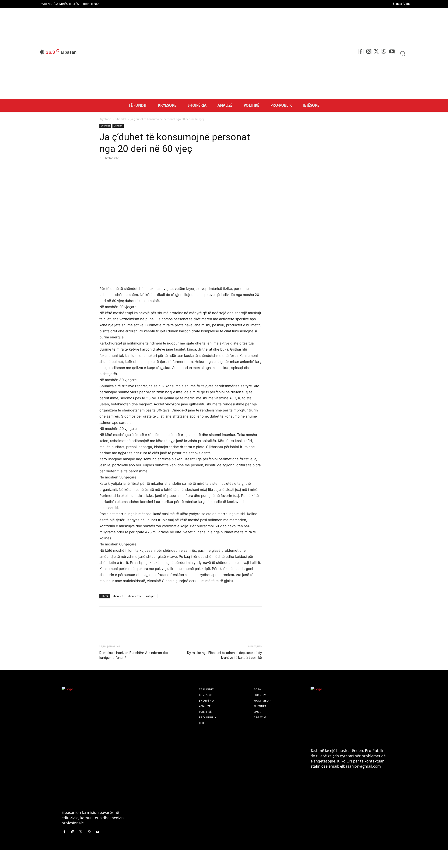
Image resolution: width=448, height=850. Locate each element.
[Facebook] (361, 51)
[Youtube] (392, 51)
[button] (403, 53)
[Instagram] (368, 51)
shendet (118, 596)
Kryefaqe (105, 119)
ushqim (150, 596)
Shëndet (121, 119)
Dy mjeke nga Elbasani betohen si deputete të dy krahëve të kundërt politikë (224, 655)
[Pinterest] (125, 168)
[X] (376, 51)
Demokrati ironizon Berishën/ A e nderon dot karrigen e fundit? (133, 655)
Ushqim (118, 125)
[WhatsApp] (384, 51)
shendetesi (134, 596)
